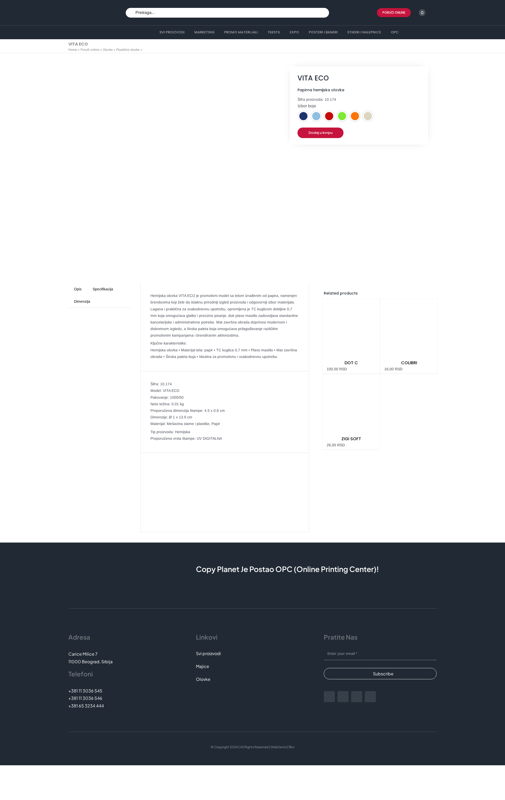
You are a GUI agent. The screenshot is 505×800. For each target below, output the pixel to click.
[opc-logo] (83, 8)
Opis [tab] (78, 289)
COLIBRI (409, 363)
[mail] (370, 696)
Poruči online (89, 50)
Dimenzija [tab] (82, 301)
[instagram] (343, 696)
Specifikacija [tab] (103, 289)
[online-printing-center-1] (89, 33)
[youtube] (356, 696)
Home (72, 50)
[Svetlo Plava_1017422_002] (167, 173)
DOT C (351, 363)
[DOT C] (351, 327)
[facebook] (329, 696)
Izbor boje (307, 106)
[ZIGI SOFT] (351, 403)
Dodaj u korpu (320, 132)
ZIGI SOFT (351, 439)
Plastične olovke (128, 50)
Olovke (108, 50)
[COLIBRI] (409, 327)
